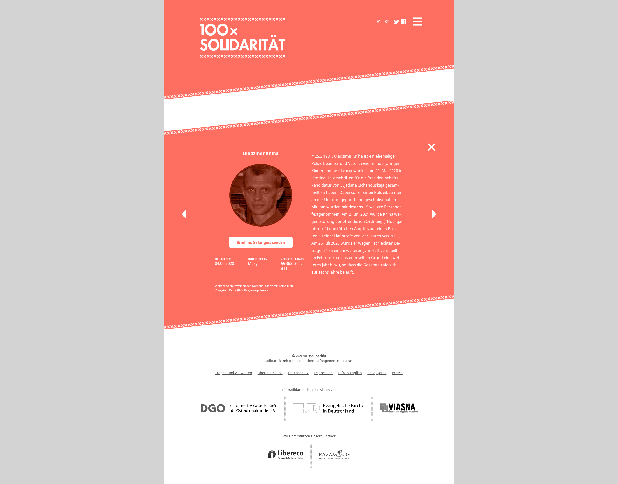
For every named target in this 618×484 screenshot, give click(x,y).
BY (387, 21)
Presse (397, 372)
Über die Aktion (270, 372)
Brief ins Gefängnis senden (261, 242)
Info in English (350, 372)
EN (379, 21)
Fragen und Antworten (233, 372)
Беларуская (376, 372)
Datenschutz (298, 372)
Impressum (323, 372)
